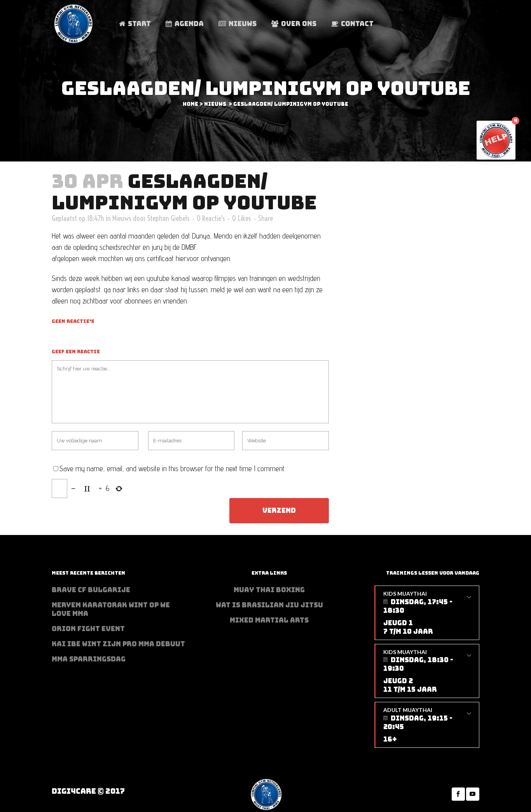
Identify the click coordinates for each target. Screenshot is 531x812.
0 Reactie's (211, 218)
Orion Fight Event (88, 628)
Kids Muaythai (417, 613)
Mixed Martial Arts (269, 620)
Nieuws (215, 104)
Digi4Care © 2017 (88, 791)
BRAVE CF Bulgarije (91, 590)
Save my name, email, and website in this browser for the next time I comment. (172, 468)
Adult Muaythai (417, 725)
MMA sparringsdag (89, 659)
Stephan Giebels (168, 218)
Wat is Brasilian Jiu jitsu (269, 605)
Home (190, 104)
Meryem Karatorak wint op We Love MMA (111, 609)
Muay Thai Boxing (269, 590)
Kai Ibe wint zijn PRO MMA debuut (118, 644)
